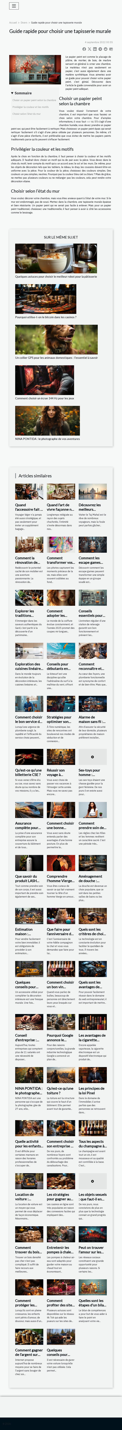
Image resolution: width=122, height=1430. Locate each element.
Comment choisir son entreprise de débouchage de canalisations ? (61, 1148)
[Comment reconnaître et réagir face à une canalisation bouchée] (93, 650)
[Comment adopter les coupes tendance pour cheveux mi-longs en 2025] (61, 597)
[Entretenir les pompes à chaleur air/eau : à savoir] (61, 1233)
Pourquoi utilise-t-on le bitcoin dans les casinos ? (45, 317)
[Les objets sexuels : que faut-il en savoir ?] (93, 1180)
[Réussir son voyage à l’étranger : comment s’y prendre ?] (61, 756)
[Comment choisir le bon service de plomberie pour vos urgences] (29, 703)
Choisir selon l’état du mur (26, 113)
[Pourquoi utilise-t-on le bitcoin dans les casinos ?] (45, 298)
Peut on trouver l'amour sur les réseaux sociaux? (92, 1252)
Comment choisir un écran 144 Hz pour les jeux (44, 398)
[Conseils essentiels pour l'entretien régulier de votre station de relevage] (93, 597)
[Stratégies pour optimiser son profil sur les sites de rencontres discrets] (61, 703)
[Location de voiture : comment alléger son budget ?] (29, 1180)
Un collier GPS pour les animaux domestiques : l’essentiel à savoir (56, 357)
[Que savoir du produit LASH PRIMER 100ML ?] (29, 862)
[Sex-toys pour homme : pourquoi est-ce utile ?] (93, 756)
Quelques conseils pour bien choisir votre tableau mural (29, 989)
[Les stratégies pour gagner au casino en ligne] (61, 1180)
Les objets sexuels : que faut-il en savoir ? (93, 1199)
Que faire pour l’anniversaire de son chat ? (60, 933)
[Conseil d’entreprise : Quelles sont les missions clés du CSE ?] (29, 1021)
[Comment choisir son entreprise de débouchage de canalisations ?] (61, 1127)
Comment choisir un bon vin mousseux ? (60, 986)
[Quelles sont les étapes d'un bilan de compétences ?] (93, 1287)
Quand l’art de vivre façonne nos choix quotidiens (61, 509)
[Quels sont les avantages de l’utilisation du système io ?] (93, 968)
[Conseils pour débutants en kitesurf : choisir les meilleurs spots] (61, 650)
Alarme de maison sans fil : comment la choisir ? (91, 724)
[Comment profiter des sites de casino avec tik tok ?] (61, 1287)
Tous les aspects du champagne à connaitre (91, 1146)
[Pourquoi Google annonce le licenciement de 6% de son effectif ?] (61, 1021)
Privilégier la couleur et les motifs (30, 107)
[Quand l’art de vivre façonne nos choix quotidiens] (61, 491)
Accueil (13, 22)
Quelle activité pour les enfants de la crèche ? (28, 1146)
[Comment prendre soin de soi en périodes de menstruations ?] (93, 809)
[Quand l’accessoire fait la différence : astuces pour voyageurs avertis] (29, 491)
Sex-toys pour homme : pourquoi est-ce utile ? (91, 777)
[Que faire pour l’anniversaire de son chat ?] (61, 915)
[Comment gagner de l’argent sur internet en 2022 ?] (29, 1336)
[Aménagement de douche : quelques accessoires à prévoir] (93, 862)
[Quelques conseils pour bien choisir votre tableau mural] (29, 968)
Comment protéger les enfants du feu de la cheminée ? (29, 1307)
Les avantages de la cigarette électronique (92, 1039)
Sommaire (23, 93)
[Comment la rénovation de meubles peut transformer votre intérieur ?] (29, 544)
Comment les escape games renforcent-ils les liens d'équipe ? (92, 565)
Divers (24, 22)
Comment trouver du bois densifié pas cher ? (28, 1254)
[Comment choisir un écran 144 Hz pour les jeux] (44, 379)
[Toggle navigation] (14, 6)
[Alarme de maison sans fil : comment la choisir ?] (93, 703)
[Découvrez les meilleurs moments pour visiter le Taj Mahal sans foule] (93, 491)
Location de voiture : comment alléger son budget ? (28, 1201)
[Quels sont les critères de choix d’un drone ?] (93, 915)
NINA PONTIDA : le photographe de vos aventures (47, 439)
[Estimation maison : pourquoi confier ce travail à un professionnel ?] (29, 915)
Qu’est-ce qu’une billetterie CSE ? (28, 772)
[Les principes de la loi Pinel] (93, 1074)
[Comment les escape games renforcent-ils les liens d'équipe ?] (93, 544)
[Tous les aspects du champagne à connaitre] (93, 1127)
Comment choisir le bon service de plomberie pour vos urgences (28, 724)
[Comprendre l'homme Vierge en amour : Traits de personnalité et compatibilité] (61, 862)
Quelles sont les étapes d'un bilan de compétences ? (93, 1305)
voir (89, 121)
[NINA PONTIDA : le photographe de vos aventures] (47, 420)
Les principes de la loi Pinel (91, 1090)
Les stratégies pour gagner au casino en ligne (59, 1199)
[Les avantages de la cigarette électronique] (93, 1021)
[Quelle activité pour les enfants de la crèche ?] (29, 1127)
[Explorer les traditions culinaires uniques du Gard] (29, 597)
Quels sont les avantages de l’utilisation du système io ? (90, 989)
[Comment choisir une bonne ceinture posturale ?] (61, 809)
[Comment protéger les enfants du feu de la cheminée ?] (29, 1287)
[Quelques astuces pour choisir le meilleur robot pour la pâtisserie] (56, 258)
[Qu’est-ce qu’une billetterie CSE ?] (29, 756)
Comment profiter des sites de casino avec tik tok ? (61, 1307)
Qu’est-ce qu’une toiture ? (60, 1090)
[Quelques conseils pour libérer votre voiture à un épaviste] (61, 1336)
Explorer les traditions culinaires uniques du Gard (28, 618)
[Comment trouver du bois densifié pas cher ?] (29, 1233)
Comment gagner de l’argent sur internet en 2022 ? (29, 1357)
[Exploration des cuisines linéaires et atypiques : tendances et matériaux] (29, 650)
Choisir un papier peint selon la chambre (34, 100)
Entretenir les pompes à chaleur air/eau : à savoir (60, 1252)
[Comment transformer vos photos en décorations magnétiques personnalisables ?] (61, 544)
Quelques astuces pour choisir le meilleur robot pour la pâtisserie (56, 276)
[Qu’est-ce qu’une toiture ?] (61, 1074)
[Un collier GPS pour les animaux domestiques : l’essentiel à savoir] (56, 339)
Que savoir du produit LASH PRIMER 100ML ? (29, 880)
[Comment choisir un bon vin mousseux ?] (61, 968)
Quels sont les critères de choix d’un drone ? (92, 933)
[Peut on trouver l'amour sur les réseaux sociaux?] (93, 1233)
